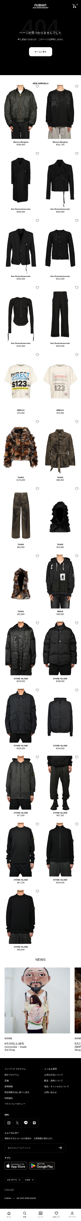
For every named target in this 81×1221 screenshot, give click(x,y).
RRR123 (20, 410)
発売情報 (8, 1038)
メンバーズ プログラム (15, 1069)
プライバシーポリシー (15, 1104)
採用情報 (9, 1086)
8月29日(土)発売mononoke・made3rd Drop (16, 1046)
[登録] (60, 1147)
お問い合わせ (50, 1092)
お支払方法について (53, 1075)
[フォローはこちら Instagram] (9, 1123)
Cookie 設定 (9, 1190)
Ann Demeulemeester (21, 209)
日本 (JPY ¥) (12, 1180)
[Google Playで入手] (42, 1165)
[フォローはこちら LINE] (25, 1123)
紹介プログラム (12, 1075)
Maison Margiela (20, 142)
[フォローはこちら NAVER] (34, 1123)
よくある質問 (50, 1069)
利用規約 (9, 1098)
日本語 (27, 1180)
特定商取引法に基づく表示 (17, 1092)
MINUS (60, 611)
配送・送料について (53, 1080)
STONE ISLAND (21, 679)
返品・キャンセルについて (56, 1086)
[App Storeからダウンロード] (16, 1165)
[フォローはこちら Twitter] (17, 1123)
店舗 (7, 1080)
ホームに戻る (41, 52)
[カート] (74, 6)
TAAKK (21, 477)
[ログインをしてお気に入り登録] (37, 87)
